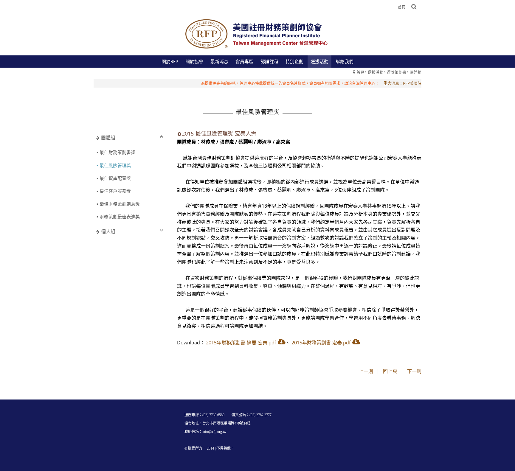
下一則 (414, 371)
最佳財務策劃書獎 (117, 152)
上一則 (366, 371)
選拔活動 (375, 72)
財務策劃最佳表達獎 (120, 217)
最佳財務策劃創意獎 (120, 204)
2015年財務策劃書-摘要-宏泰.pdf (241, 342)
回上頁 (390, 371)
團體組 (415, 72)
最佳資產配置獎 (115, 178)
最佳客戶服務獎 (115, 191)
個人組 (108, 231)
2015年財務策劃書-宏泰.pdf (320, 342)
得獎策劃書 (396, 72)
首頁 (360, 72)
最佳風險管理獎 (115, 165)
